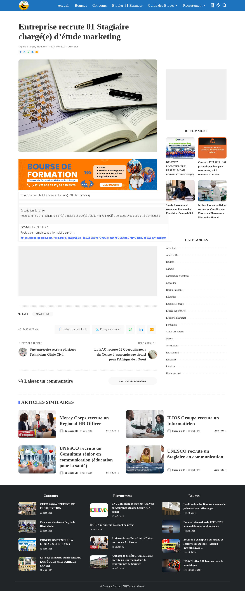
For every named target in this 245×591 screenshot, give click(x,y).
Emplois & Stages (26, 46)
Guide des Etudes (175, 331)
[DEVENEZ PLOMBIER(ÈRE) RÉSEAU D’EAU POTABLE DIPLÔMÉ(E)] (180, 148)
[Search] (224, 5)
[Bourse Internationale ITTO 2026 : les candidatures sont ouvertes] (171, 526)
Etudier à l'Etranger (176, 317)
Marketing (43, 314)
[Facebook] (20, 52)
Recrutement (42, 46)
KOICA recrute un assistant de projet (112, 524)
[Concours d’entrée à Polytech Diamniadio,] (27, 526)
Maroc (169, 338)
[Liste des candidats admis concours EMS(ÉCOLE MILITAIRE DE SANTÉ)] (27, 564)
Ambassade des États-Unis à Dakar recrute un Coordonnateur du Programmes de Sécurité (132, 559)
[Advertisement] (87, 271)
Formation (171, 324)
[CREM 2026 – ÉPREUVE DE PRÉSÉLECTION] (27, 508)
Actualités (171, 248)
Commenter (73, 46)
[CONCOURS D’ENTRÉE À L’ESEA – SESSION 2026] (27, 544)
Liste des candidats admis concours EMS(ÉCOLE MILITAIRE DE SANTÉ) (60, 561)
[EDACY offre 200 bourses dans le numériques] (171, 565)
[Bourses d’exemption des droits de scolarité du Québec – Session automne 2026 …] (171, 546)
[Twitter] (24, 52)
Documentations (174, 290)
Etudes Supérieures (175, 310)
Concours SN (71, 431)
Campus (170, 269)
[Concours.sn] (23, 5)
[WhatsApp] (28, 52)
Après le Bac (172, 255)
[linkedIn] (140, 329)
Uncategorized (173, 373)
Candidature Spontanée (177, 276)
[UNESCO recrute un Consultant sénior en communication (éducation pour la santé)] (37, 459)
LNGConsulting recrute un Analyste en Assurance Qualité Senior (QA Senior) (133, 507)
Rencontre (171, 359)
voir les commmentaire (132, 381)
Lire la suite (111, 431)
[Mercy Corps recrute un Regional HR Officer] (37, 424)
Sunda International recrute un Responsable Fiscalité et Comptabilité (179, 209)
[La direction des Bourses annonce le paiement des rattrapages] (171, 508)
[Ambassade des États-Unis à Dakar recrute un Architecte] (99, 542)
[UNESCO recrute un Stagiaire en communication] (145, 459)
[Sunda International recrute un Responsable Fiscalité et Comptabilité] (180, 190)
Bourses (170, 262)
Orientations (172, 345)
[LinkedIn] (32, 52)
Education (171, 296)
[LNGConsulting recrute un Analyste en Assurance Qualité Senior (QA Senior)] (99, 510)
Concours (171, 283)
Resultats (170, 366)
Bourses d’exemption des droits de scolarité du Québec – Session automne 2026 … (203, 543)
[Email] (37, 52)
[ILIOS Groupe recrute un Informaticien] (145, 424)
